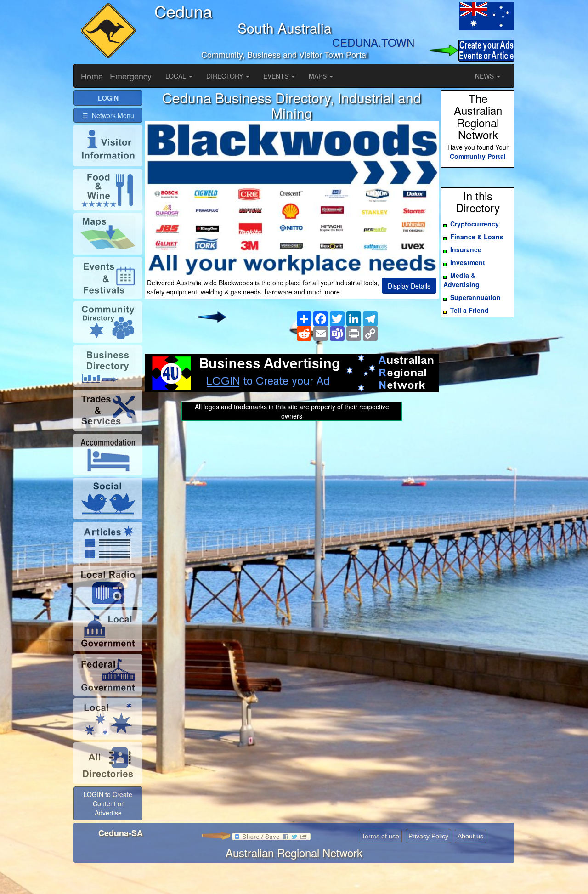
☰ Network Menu (108, 115)
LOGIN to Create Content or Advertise (108, 803)
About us (470, 836)
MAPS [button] (318, 75)
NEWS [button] (485, 75)
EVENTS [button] (276, 75)
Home (92, 76)
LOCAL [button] (176, 75)
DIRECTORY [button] (225, 75)
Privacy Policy (428, 836)
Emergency (131, 76)
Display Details (409, 285)
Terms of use (380, 836)
